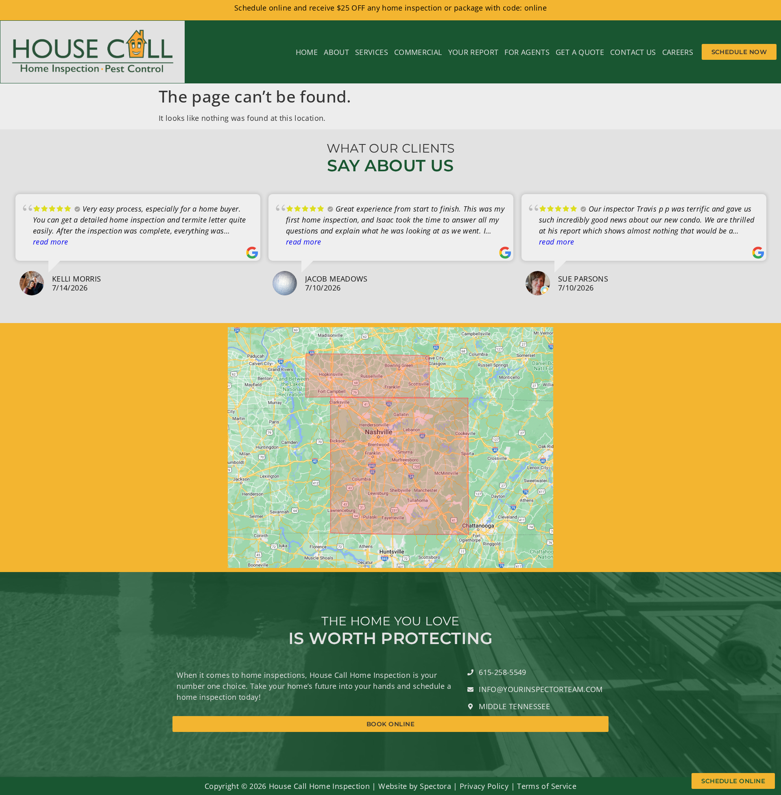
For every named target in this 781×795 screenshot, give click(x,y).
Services (371, 52)
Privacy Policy (484, 786)
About (336, 52)
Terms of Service (546, 786)
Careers (678, 52)
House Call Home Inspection (319, 786)
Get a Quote (580, 52)
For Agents (527, 52)
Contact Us (633, 52)
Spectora (435, 786)
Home (307, 52)
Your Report (473, 52)
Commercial (418, 52)
